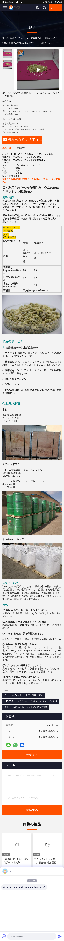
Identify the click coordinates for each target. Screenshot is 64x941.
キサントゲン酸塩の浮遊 (29, 38)
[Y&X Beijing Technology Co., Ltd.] (15, 7)
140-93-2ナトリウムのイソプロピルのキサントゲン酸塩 (30, 701)
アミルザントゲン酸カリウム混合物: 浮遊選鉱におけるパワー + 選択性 (47, 861)
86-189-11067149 (53, 2)
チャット (55, 8)
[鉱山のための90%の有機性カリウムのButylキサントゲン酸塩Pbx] (38, 69)
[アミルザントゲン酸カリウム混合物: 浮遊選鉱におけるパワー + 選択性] (47, 844)
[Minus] (60, 871)
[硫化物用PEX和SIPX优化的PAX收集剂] (16, 844)
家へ (4, 38)
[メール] (22, 745)
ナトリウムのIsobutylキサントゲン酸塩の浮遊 (25, 707)
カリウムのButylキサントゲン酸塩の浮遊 (23, 695)
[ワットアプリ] (15, 745)
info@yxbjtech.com (14, 2)
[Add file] (4, 936)
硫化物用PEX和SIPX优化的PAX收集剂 (16, 861)
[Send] (59, 936)
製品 (12, 38)
